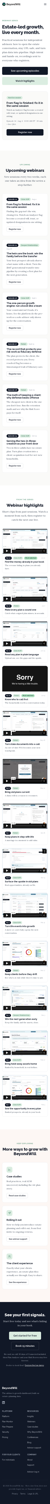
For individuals (8, 1460)
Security (5, 1432)
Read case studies (17, 1196)
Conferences (32, 1437)
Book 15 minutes (25, 1345)
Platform (5, 1416)
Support (30, 1465)
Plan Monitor (7, 1422)
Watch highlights (25, 80)
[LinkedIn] (3, 1402)
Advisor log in (33, 1472)
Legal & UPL (33, 1494)
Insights (30, 1416)
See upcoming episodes (25, 70)
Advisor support (34, 1448)
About (29, 1460)
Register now (25, 132)
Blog (29, 1442)
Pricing (5, 1437)
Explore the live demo (34, 1365)
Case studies (32, 1427)
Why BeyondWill (34, 1432)
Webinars (31, 1422)
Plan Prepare (7, 1427)
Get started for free (25, 1335)
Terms (22, 1494)
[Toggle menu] (45, 4)
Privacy (15, 1494)
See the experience (18, 1282)
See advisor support (18, 1239)
